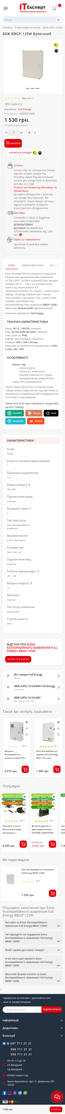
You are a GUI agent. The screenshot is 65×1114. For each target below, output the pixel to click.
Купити (56, 1109)
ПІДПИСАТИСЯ (52, 1009)
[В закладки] (29, 132)
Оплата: (18, 165)
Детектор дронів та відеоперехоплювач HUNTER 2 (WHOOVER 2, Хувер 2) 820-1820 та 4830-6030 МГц (43, 832)
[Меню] (6, 8)
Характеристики (33, 265)
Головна (7, 27)
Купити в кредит (21, 152)
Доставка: (19, 212)
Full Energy (24, 109)
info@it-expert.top (17, 1075)
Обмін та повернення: (27, 239)
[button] (27, 88)
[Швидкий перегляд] (27, 734)
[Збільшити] (21, 133)
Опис (11, 265)
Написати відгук (18, 659)
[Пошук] (58, 19)
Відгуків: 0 (26, 98)
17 (23, 820)
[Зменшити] (6, 133)
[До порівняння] (35, 132)
